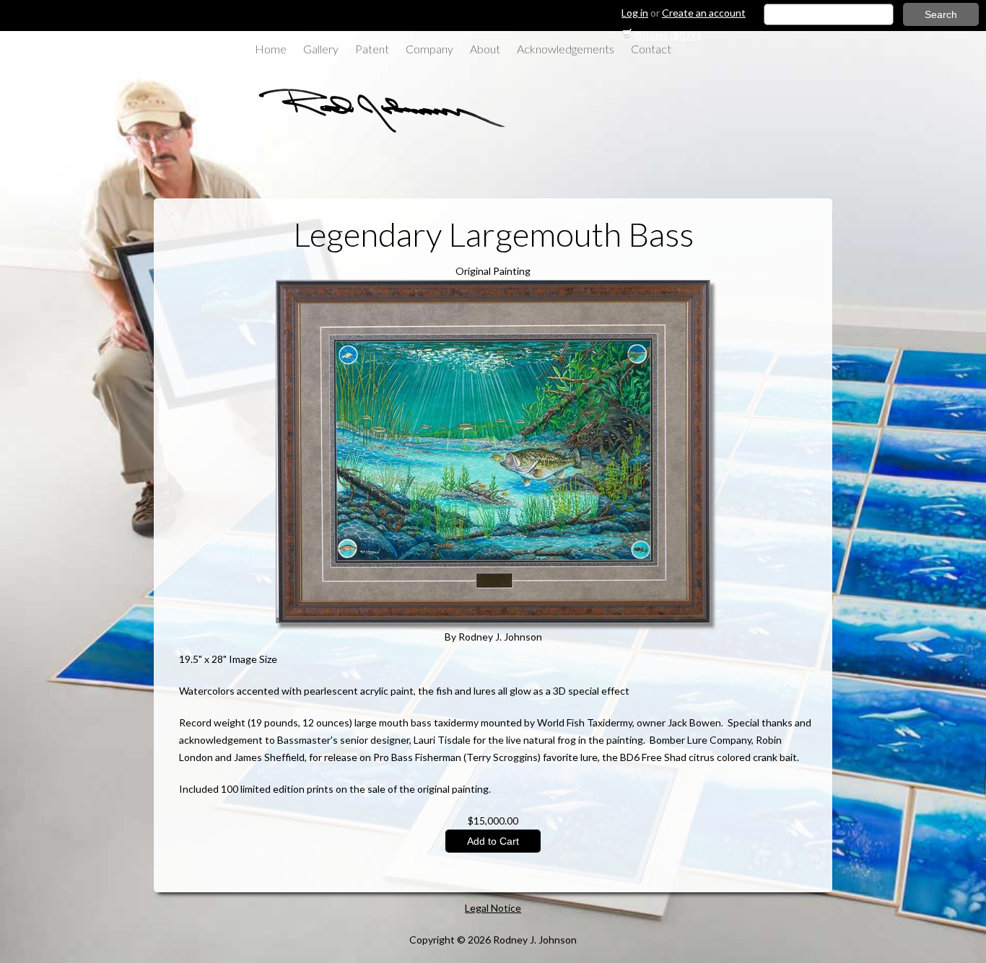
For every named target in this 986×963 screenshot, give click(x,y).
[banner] (373, 132)
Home (271, 49)
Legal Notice (493, 908)
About (485, 49)
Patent (372, 49)
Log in (634, 12)
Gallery (321, 49)
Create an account (704, 12)
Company (429, 49)
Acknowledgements (565, 49)
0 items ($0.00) (668, 35)
